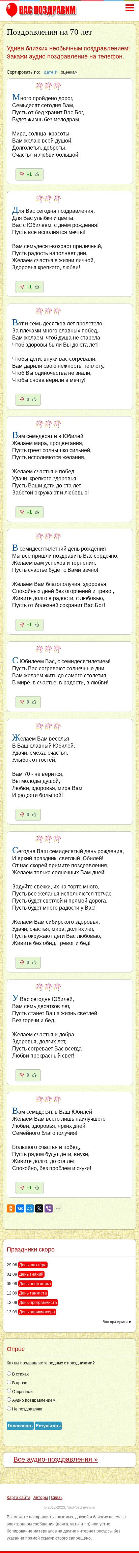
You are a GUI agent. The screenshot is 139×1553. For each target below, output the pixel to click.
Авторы (40, 1497)
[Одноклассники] (11, 1208)
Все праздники (115, 1322)
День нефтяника (35, 1283)
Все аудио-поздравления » (55, 1459)
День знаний (31, 1274)
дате (48, 72)
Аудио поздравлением (33, 1400)
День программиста (38, 1302)
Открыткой (22, 1391)
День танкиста (33, 1293)
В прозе (19, 1383)
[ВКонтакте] (20, 1208)
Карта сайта (18, 1497)
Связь (56, 1497)
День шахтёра (33, 1265)
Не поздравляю (26, 1409)
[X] (39, 1208)
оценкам (69, 72)
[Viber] (49, 1208)
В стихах (20, 1374)
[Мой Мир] (30, 1208)
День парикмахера (37, 1312)
